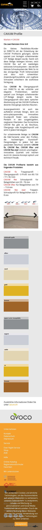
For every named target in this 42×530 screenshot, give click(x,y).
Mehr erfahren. (22, 518)
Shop (6, 450)
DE (32, 2)
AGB (5, 453)
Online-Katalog (10, 462)
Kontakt (7, 433)
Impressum (9, 438)
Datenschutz (9, 436)
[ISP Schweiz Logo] (10, 479)
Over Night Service (12, 447)
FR (36, 2)
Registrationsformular (13, 464)
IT (39, 2)
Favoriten (8, 467)
